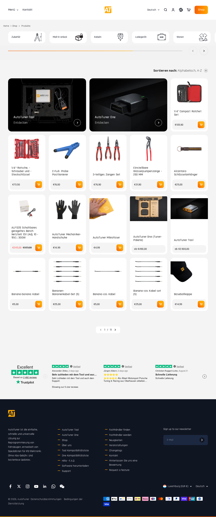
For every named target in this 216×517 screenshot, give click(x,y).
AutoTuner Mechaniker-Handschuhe (66, 236)
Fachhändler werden (120, 435)
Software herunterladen (75, 466)
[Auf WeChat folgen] (62, 486)
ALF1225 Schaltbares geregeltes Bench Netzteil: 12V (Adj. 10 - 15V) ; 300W (24, 232)
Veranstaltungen (118, 445)
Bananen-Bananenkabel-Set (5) (65, 292)
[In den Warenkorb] (201, 124)
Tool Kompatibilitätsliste (75, 450)
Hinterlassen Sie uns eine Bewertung (123, 463)
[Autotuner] (11, 413)
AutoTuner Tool (183, 240)
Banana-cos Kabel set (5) (147, 292)
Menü (11, 10)
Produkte (25, 25)
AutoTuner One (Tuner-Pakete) (147, 238)
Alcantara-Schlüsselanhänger (185, 173)
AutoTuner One (70, 435)
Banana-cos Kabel (104, 294)
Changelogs (115, 450)
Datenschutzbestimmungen (46, 499)
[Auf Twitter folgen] (19, 486)
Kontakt (27, 10)
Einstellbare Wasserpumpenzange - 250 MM (147, 171)
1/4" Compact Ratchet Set (187, 113)
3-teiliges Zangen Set (106, 174)
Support (66, 471)
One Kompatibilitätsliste (75, 455)
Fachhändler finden (119, 430)
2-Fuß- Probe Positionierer (60, 173)
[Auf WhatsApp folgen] (53, 486)
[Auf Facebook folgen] (10, 486)
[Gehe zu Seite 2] (115, 329)
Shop (201, 10)
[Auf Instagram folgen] (27, 486)
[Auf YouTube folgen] (36, 486)
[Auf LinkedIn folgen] (45, 486)
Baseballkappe (183, 294)
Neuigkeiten (115, 440)
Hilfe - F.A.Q (68, 461)
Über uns (67, 445)
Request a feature (119, 470)
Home (6, 25)
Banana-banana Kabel (25, 294)
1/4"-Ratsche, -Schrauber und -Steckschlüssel (21, 171)
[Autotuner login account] (181, 10)
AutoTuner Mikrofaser (106, 237)
